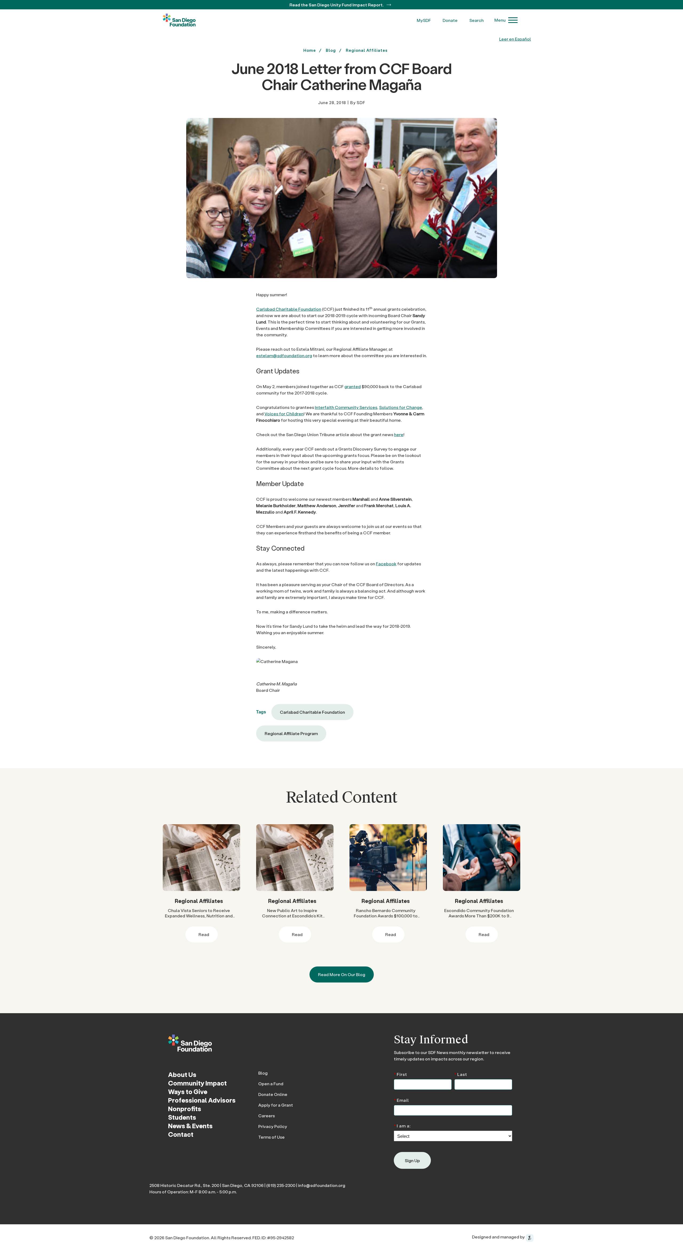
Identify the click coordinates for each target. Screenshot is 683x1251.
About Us (182, 1074)
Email (401, 1099)
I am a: (402, 1125)
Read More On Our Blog (341, 974)
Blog (263, 1073)
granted (352, 386)
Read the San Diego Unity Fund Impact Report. (336, 4)
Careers (266, 1115)
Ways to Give (187, 1091)
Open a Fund (270, 1083)
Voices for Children (284, 413)
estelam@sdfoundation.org (284, 355)
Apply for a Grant (275, 1105)
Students (182, 1117)
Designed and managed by (499, 1237)
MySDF (424, 20)
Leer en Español (515, 39)
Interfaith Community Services (346, 407)
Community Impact (197, 1083)
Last (460, 1073)
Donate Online (272, 1094)
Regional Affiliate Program (291, 733)
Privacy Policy (272, 1126)
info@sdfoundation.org (321, 1185)
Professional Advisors (202, 1100)
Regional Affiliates (367, 50)
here (398, 434)
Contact (180, 1134)
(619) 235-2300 (280, 1185)
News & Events (190, 1126)
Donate (450, 20)
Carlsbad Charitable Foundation (288, 309)
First (400, 1073)
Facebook (386, 563)
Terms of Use (271, 1137)
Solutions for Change (400, 407)
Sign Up (412, 1160)
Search (476, 20)
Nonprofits (184, 1108)
